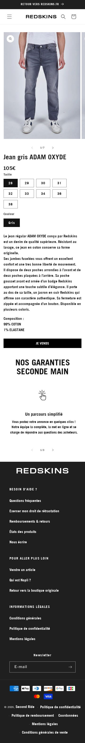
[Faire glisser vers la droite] (53, 148)
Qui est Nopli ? (20, 580)
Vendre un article (22, 569)
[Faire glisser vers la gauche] (32, 148)
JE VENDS (42, 343)
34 (43, 194)
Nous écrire (18, 542)
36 (59, 194)
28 (10, 183)
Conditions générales (25, 618)
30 (43, 183)
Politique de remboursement (33, 715)
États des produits (22, 531)
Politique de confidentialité (29, 628)
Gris (11, 223)
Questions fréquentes (25, 500)
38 (10, 204)
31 (59, 183)
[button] (9, 17)
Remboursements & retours (29, 521)
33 (27, 194)
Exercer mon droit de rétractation (34, 511)
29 (27, 183)
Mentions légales (22, 639)
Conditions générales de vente (45, 732)
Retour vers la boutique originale (34, 590)
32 (10, 194)
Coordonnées (68, 715)
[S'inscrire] (70, 667)
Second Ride (25, 706)
